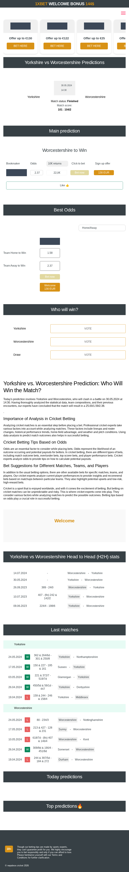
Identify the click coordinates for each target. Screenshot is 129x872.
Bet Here (20, 46)
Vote (88, 328)
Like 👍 (64, 185)
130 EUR (103, 172)
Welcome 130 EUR (50, 287)
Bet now (79, 172)
